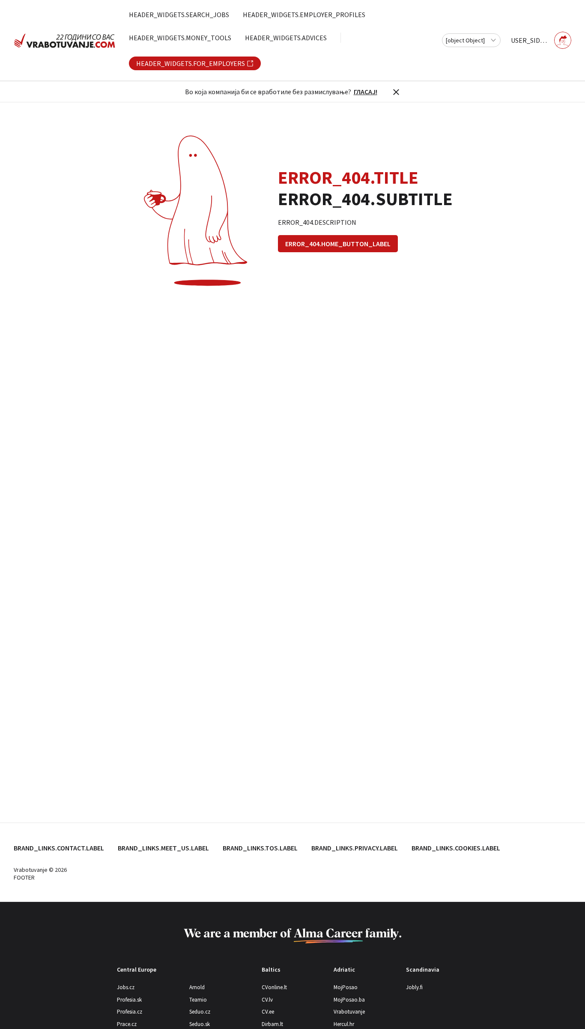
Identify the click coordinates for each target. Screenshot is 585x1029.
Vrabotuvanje (349, 1011)
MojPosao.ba (349, 999)
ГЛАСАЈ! (365, 91)
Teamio (198, 999)
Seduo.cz (199, 1011)
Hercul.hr (344, 1024)
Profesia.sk (129, 999)
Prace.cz (127, 1024)
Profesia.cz (129, 1011)
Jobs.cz (125, 987)
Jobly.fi (414, 987)
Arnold (197, 987)
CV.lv (267, 999)
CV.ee (268, 1011)
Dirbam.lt (272, 1024)
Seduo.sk (199, 1024)
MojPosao (346, 987)
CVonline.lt (274, 987)
